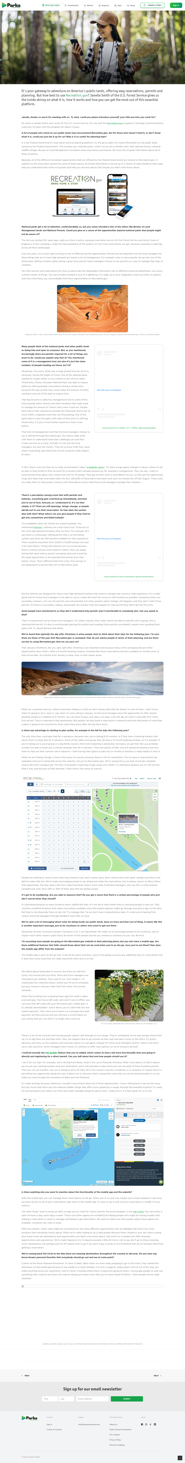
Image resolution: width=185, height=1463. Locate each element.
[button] (142, 1424)
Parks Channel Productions (120, 1429)
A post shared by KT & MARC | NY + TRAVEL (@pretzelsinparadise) (129, 428)
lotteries (37, 527)
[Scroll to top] (180, 1457)
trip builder (51, 1052)
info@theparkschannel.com (89, 1424)
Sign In (49, 1424)
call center (138, 1211)
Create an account (54, 1429)
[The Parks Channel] (11, 5)
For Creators (115, 1435)
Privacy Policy (115, 1440)
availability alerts (95, 467)
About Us (113, 1424)
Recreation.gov (77, 95)
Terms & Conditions (117, 1445)
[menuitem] (52, 5)
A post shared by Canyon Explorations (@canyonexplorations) (129, 577)
